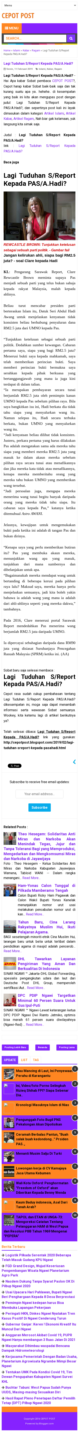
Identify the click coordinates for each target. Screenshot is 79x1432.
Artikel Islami (54, 113)
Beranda (42, 1047)
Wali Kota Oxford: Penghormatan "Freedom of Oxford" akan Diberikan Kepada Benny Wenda (42, 1188)
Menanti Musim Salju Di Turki (39, 1154)
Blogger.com (46, 1423)
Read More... (31, 878)
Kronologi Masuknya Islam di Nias (42, 1105)
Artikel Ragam (23, 119)
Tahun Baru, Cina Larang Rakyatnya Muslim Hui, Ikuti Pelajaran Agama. (46, 927)
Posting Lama (67, 1047)
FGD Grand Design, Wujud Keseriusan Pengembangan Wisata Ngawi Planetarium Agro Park (35, 1270)
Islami (42, 69)
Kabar (50, 69)
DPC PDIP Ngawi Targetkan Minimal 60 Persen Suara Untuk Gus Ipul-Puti (46, 1000)
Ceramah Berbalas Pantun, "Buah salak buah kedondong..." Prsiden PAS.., (42, 1139)
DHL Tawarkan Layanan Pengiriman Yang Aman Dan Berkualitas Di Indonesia (46, 964)
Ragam (58, 69)
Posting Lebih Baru (15, 1047)
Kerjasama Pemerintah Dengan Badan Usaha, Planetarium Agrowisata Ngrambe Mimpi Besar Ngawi (39, 1361)
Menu (13, 28)
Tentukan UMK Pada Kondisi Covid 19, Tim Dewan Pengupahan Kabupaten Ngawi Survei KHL (37, 1377)
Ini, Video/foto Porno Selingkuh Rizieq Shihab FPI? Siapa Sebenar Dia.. (42, 1090)
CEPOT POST (62, 81)
